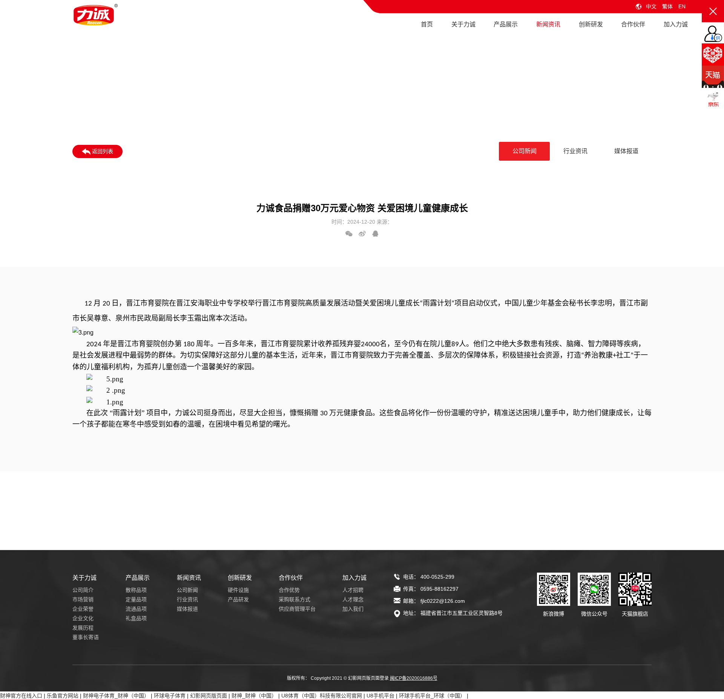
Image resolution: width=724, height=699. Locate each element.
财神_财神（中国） (254, 696)
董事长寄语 (85, 637)
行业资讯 (575, 151)
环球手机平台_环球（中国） (432, 696)
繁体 (667, 6)
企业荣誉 (83, 609)
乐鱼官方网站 (62, 696)
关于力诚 (463, 24)
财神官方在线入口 (21, 696)
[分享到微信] (349, 233)
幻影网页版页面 (208, 696)
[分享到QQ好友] (375, 233)
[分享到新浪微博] (362, 233)
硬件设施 (238, 590)
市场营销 (83, 599)
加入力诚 (676, 24)
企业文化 (83, 618)
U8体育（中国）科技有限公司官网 (321, 696)
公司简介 (83, 590)
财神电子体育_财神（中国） (116, 696)
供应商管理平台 (297, 609)
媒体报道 (626, 151)
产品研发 (238, 599)
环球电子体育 (170, 696)
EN (682, 6)
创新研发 (591, 24)
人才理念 (353, 599)
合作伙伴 (633, 24)
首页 (427, 24)
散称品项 (136, 590)
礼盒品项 (136, 618)
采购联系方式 (294, 599)
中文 (651, 6)
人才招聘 (353, 590)
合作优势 (289, 590)
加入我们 (353, 609)
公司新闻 (524, 151)
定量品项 (136, 599)
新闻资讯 (548, 24)
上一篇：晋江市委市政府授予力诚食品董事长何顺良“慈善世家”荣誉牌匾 (156, 543)
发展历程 (83, 628)
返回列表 (101, 151)
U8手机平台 (380, 696)
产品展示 (506, 24)
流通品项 (136, 609)
